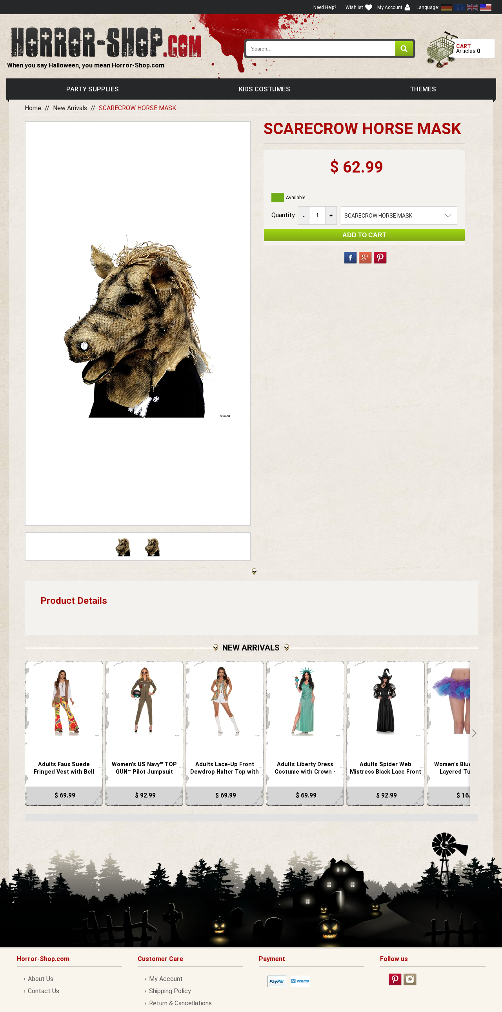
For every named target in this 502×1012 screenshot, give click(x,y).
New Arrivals (70, 108)
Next (474, 733)
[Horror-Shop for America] (485, 7)
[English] (460, 7)
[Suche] (404, 48)
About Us (40, 979)
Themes (423, 89)
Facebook (350, 257)
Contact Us (43, 991)
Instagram (410, 979)
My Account (165, 979)
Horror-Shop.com (106, 41)
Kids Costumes (264, 89)
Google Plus (365, 257)
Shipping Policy (170, 991)
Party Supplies (92, 89)
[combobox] (329, 48)
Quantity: (284, 215)
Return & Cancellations (180, 1003)
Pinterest (380, 257)
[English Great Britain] (472, 7)
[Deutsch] (447, 7)
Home (33, 108)
